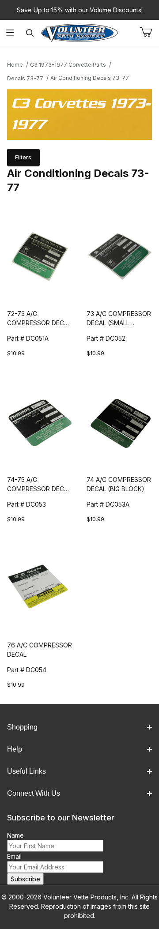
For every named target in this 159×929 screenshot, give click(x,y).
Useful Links (26, 771)
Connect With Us (33, 793)
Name (15, 835)
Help (14, 749)
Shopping (22, 727)
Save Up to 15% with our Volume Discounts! (80, 10)
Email (14, 856)
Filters (23, 157)
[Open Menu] (10, 33)
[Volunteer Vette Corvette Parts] (79, 32)
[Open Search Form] (30, 33)
